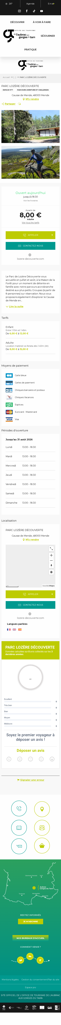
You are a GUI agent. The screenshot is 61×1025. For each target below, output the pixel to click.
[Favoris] (45, 4)
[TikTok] (34, 11)
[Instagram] (19, 11)
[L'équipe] (42, 827)
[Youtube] (41, 11)
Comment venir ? (30, 947)
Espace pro (30, 987)
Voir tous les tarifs (30, 222)
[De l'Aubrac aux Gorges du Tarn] (19, 36)
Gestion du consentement (34, 979)
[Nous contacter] (19, 808)
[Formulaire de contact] (19, 846)
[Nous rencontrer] (42, 809)
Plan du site (53, 979)
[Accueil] (19, 827)
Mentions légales (10, 979)
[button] (38, 4)
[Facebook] (26, 11)
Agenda (30, 3)
